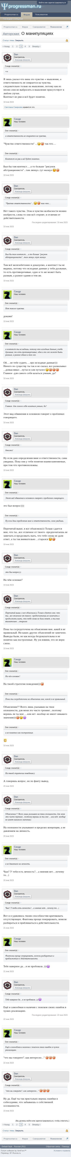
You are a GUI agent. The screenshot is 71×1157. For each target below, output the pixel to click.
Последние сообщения (13, 19)
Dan (16, 54)
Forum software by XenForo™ (13, 1151)
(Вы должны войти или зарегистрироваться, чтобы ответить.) (42, 1121)
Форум (26, 15)
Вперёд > (36, 46)
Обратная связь (53, 1146)
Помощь (65, 1146)
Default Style (7, 1146)
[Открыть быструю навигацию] (67, 27)
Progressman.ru (11, 14)
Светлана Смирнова (13, 107)
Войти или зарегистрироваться (52, 3)
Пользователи (41, 14)
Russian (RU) (20, 1146)
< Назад (6, 46)
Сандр (17, 119)
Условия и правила (62, 1151)
